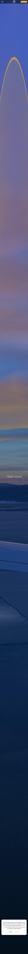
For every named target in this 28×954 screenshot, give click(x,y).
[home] (14, 1)
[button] (2, 1)
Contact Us (24, 1)
